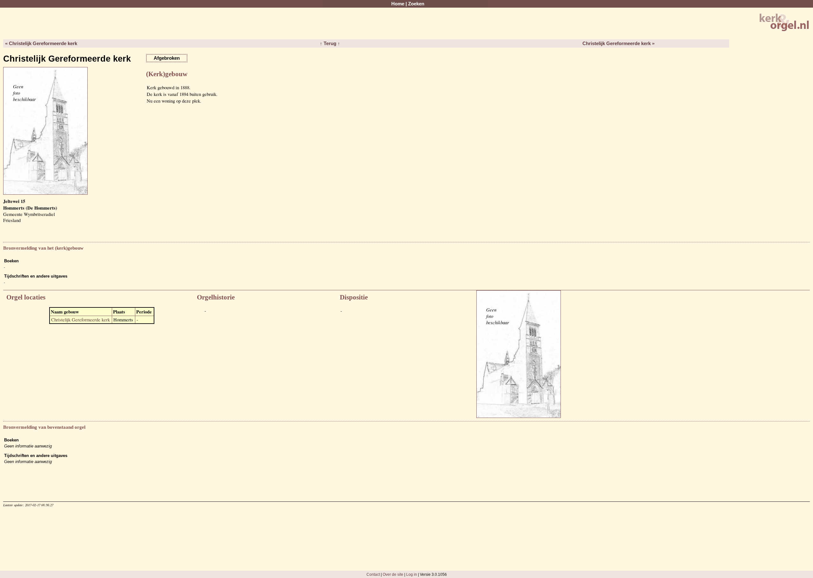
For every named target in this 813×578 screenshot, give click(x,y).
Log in (411, 574)
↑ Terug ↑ (330, 43)
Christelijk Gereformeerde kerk (80, 320)
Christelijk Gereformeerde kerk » (618, 43)
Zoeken (416, 3)
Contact (373, 574)
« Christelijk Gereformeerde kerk (41, 43)
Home (397, 3)
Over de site (393, 574)
